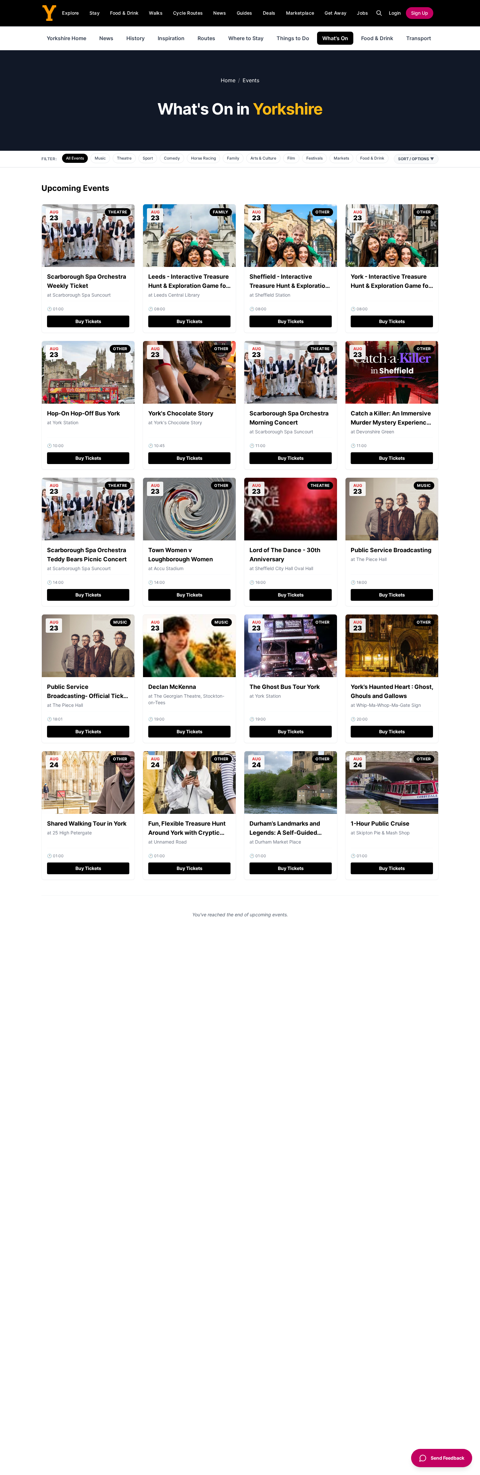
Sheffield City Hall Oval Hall (284, 568)
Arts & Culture (263, 158)
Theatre (124, 158)
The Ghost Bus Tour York (284, 686)
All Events (75, 158)
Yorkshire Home (66, 38)
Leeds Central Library (177, 295)
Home (228, 80)
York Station (65, 422)
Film (291, 158)
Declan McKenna (172, 686)
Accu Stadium (169, 568)
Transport (418, 38)
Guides (244, 13)
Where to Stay (246, 38)
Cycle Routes (188, 13)
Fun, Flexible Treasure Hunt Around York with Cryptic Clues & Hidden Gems (187, 832)
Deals (269, 13)
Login (395, 13)
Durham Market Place (278, 842)
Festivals (314, 158)
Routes (206, 38)
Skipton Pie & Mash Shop (383, 832)
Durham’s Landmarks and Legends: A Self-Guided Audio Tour (284, 832)
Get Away (335, 13)
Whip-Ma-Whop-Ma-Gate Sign (388, 705)
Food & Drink (124, 13)
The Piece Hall (371, 559)
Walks (156, 13)
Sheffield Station (272, 295)
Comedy (172, 158)
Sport (148, 158)
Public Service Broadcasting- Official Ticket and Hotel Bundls (88, 695)
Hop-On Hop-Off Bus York (83, 413)
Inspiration (171, 38)
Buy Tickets (88, 321)
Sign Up (419, 13)
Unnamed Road (170, 842)
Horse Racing (203, 158)
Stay (94, 13)
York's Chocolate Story (181, 413)
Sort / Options (416, 158)
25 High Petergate (72, 832)
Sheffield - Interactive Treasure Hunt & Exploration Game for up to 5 (289, 285)
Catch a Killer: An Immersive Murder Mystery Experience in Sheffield (391, 422)
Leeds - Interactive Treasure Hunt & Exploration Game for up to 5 (188, 285)
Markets (341, 158)
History (135, 38)
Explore (70, 13)
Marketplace (300, 13)
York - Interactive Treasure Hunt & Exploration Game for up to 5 (391, 285)
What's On (335, 38)
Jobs (362, 13)
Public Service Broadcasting (391, 550)
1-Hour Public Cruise (380, 823)
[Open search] (379, 13)
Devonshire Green (375, 431)
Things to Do (293, 38)
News (219, 13)
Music (100, 158)
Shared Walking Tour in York (86, 823)
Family (233, 158)
